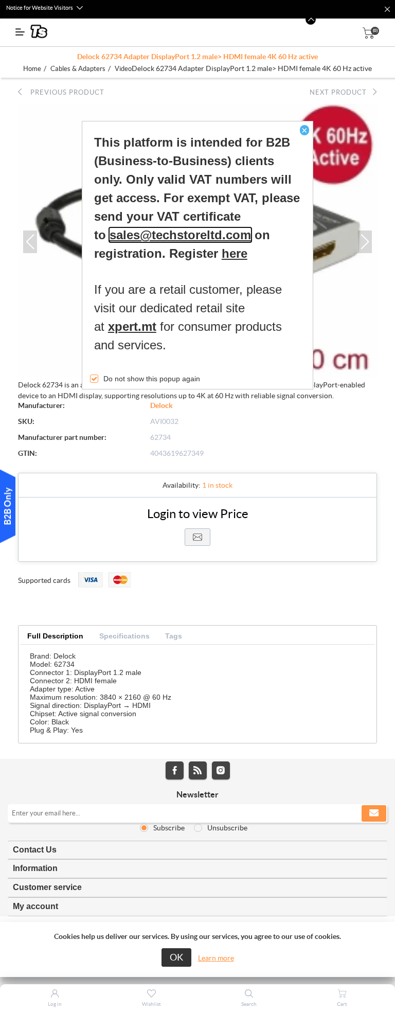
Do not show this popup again (151, 379)
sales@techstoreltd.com (180, 235)
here (234, 253)
